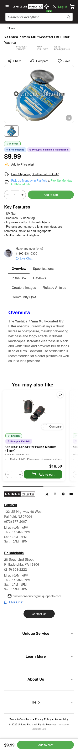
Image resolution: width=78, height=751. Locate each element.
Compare (42, 61)
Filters (11, 28)
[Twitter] (47, 494)
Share (17, 61)
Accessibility (61, 719)
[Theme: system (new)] (46, 7)
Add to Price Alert (22, 164)
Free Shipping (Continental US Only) (35, 174)
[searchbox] (39, 17)
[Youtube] (71, 494)
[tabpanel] (39, 332)
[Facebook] (63, 494)
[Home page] (27, 6)
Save (66, 61)
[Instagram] (55, 494)
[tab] (19, 269)
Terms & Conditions (21, 719)
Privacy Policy (43, 719)
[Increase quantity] (22, 194)
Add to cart (51, 195)
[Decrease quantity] (7, 194)
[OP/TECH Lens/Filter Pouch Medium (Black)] (33, 410)
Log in (62, 7)
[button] (72, 6)
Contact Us (39, 614)
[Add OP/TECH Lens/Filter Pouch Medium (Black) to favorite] (60, 395)
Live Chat (26, 258)
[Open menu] (7, 6)
